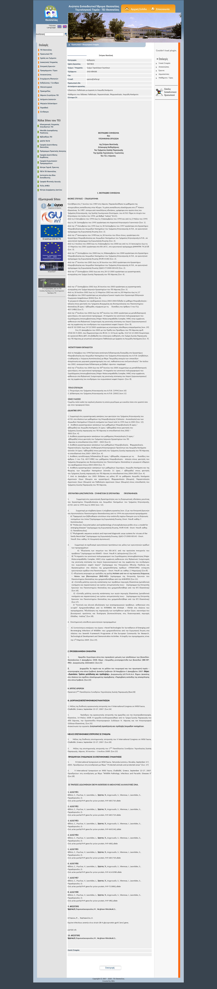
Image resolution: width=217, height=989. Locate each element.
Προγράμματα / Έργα (48, 71)
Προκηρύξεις (45, 91)
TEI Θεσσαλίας (46, 50)
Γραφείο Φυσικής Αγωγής (50, 182)
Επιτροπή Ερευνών (47, 66)
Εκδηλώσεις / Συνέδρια (49, 83)
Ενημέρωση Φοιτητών (49, 79)
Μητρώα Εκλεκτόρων (48, 104)
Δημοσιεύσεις (164, 74)
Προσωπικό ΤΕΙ (46, 54)
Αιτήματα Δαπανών (48, 99)
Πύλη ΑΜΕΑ (45, 186)
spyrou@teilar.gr (93, 79)
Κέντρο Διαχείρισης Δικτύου (51, 190)
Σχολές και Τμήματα (48, 58)
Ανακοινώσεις (45, 75)
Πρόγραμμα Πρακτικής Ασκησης (53, 151)
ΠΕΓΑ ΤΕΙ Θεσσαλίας (48, 172)
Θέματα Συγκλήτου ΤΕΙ (49, 95)
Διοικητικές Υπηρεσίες (49, 62)
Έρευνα (161, 71)
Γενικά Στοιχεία (164, 63)
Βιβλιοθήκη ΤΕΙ (46, 137)
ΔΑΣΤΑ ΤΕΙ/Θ (45, 141)
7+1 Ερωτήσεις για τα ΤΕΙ (52, 291)
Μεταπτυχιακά (46, 87)
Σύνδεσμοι (44, 112)
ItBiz (113, 981)
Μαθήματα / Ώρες (166, 78)
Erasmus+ (52, 272)
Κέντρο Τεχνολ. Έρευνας (49, 167)
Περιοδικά (44, 108)
